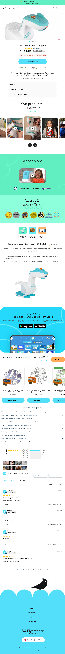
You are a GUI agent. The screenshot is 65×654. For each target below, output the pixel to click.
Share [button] (6, 504)
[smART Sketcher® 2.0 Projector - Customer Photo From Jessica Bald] (24, 463)
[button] (58, 504)
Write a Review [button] (56, 476)
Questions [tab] (19, 480)
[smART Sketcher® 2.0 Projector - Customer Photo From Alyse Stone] (18, 463)
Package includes (16, 89)
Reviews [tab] (6, 480)
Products (31, 622)
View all (58, 359)
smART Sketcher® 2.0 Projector (11, 500)
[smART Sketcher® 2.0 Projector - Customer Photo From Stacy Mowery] (12, 468)
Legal (31, 608)
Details (12, 84)
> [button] (47, 569)
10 (44, 569)
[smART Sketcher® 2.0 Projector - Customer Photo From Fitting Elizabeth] (24, 468)
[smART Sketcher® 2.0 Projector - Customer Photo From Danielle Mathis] (18, 468)
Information (31, 617)
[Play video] (32, 128)
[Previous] (30, 145)
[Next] (35, 145)
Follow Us (32, 613)
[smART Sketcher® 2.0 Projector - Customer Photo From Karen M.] (6, 463)
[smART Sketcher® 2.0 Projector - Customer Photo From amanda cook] (6, 468)
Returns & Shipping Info (18, 94)
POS (26, 650)
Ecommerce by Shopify (34, 650)
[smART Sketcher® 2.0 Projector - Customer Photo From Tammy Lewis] (12, 463)
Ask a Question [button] (41, 476)
